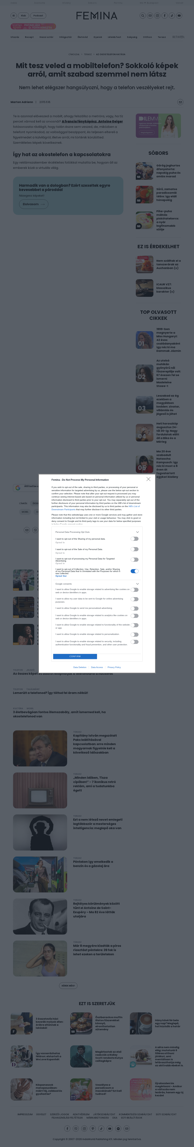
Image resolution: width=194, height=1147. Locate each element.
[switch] (135, 539)
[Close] (149, 480)
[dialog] (97, 573)
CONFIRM (75, 656)
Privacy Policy (114, 667)
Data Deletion (79, 667)
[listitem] (97, 532)
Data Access (97, 667)
